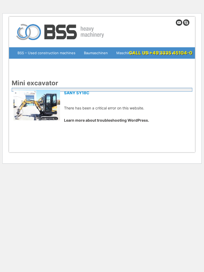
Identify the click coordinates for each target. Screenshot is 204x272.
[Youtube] (179, 25)
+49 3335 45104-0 (170, 53)
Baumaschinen (96, 53)
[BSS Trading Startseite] (60, 42)
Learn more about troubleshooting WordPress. (106, 120)
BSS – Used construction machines (46, 53)
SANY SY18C (76, 93)
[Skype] (186, 25)
